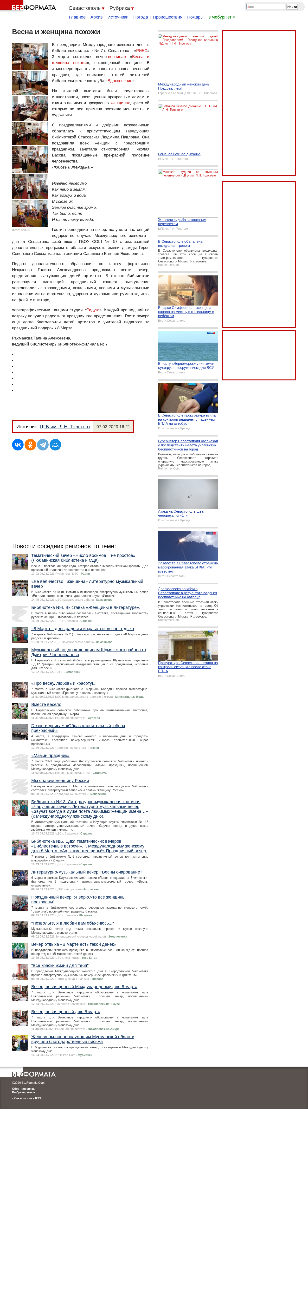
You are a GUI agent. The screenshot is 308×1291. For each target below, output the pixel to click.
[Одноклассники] (30, 444)
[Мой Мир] (55, 444)
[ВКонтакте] (18, 444)
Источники (118, 17)
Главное (77, 17)
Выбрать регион (23, 1092)
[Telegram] (43, 444)
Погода (140, 17)
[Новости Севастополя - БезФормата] (29, 6)
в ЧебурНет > (221, 17)
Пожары (195, 17)
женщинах (120, 103)
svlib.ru (25, 230)
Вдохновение (120, 80)
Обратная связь (23, 1088)
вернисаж (117, 56)
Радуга (93, 310)
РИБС (141, 50)
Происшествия (167, 17)
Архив (96, 17)
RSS (38, 1098)
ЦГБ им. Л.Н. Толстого (65, 426)
